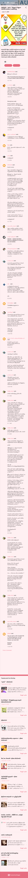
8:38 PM (9, 307)
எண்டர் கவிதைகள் (6, 835)
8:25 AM (9, 552)
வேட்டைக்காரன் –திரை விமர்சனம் (11, 758)
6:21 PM (9, 221)
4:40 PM (9, 96)
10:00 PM (9, 333)
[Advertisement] (14, 662)
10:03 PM (9, 347)
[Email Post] (5, 62)
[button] (26, 8)
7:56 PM (9, 279)
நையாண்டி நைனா (11, 226)
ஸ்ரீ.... (8, 284)
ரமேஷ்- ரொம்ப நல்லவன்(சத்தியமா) (15, 338)
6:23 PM (9, 232)
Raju (8, 145)
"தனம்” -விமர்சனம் (6, 682)
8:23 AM (9, 533)
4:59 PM (9, 140)
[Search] (26, 3)
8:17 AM (9, 423)
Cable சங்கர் (10, 2)
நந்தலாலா (4, 720)
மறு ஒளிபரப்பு (8, 65)
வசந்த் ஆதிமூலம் (11, 236)
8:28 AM (9, 617)
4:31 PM (9, 80)
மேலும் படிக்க (23, 695)
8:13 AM (9, 396)
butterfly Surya (11, 71)
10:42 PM (9, 646)
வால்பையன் (10, 260)
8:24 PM (9, 298)
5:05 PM (9, 151)
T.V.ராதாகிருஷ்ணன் (12, 248)
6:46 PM (9, 244)
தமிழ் (8, 155)
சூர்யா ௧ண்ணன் (11, 134)
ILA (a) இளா (10, 303)
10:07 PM (9, 370)
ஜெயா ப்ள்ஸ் (16, 65)
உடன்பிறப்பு (10, 85)
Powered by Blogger (15, 875)
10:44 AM (9, 629)
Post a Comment (7, 650)
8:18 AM (9, 434)
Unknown (9, 165)
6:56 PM (9, 256)
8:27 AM (9, 591)
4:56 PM (9, 130)
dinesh (9, 633)
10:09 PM (9, 386)
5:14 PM (9, 160)
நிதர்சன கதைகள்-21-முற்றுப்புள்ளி (11, 796)
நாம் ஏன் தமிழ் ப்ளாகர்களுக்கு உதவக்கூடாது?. (9, 854)
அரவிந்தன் (10, 312)
